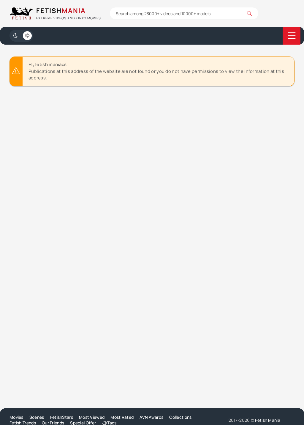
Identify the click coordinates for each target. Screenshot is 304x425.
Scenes (36, 417)
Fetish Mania (267, 420)
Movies (16, 417)
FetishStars (61, 417)
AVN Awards (151, 417)
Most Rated (122, 417)
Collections (180, 417)
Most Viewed (91, 417)
